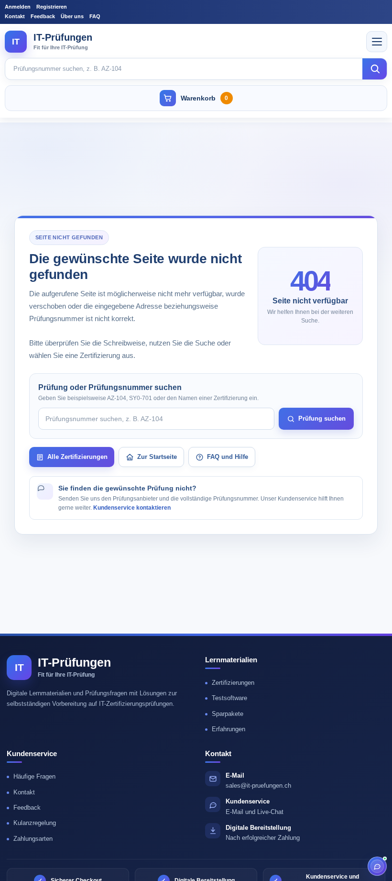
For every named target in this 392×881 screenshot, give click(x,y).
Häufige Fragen (34, 776)
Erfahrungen (228, 729)
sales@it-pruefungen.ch (258, 785)
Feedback (43, 16)
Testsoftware (229, 698)
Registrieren (51, 7)
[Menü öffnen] (376, 41)
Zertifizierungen (233, 682)
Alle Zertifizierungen (77, 456)
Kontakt (15, 16)
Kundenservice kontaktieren (132, 507)
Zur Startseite (157, 456)
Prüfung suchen (322, 418)
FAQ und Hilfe (227, 456)
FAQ (94, 16)
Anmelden (18, 7)
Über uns (72, 16)
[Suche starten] (374, 69)
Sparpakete (227, 713)
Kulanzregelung (34, 822)
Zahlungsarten (33, 838)
